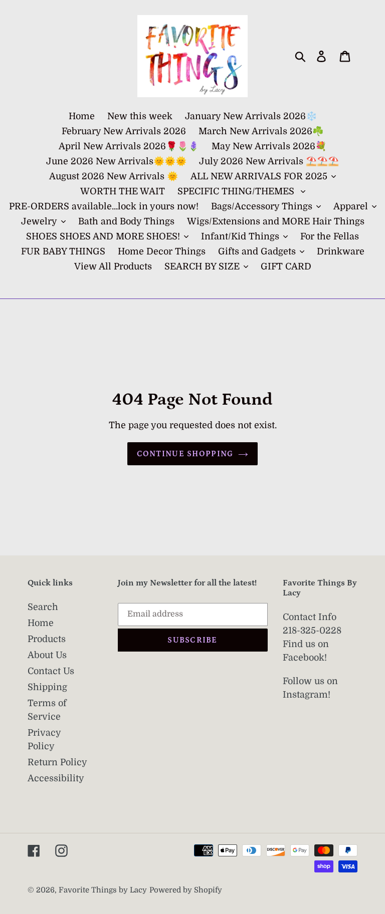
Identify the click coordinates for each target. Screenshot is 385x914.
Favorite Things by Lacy (103, 890)
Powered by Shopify (185, 890)
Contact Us (51, 671)
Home (41, 623)
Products (47, 639)
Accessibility (56, 778)
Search (43, 607)
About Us (47, 655)
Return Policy (57, 762)
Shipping (47, 687)
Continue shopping (185, 453)
